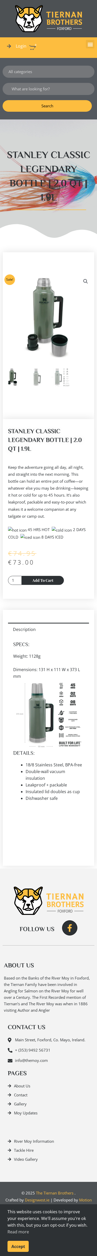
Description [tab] (24, 629)
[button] (90, 44)
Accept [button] (18, 1246)
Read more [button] (18, 1232)
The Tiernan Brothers (54, 1193)
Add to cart (42, 580)
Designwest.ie (37, 1199)
